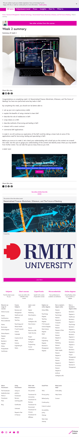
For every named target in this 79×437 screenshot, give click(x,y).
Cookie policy (45, 402)
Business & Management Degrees (45, 348)
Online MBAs (45, 310)
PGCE (43, 334)
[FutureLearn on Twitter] (10, 432)
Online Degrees (5, 329)
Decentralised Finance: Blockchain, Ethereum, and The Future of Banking (52, 14)
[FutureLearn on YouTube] (14, 432)
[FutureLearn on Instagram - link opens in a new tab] (6, 432)
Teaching (17, 320)
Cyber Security (32, 333)
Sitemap (44, 415)
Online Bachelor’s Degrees (4, 341)
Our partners (31, 390)
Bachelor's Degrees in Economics (72, 337)
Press (35, 9)
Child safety (58, 390)
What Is (60, 9)
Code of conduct (46, 406)
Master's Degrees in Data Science (59, 330)
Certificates (18, 404)
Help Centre (58, 394)
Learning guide (18, 400)
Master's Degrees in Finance (58, 355)
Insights (43, 9)
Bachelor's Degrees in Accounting (72, 329)
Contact (57, 398)
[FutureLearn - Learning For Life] (73, 432)
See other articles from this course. (42, 23)
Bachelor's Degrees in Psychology (72, 322)
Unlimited (17, 408)
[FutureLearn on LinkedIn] (18, 432)
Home (3, 14)
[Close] (76, 4)
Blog (2, 404)
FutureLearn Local (23, 9)
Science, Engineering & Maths (18, 345)
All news (10, 9)
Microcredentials (5, 320)
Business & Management (13, 14)
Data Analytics (32, 315)
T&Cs (43, 390)
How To (51, 9)
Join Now (39, 280)
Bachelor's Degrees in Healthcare (72, 314)
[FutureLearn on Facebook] (2, 432)
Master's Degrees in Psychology (58, 312)
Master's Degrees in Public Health (58, 348)
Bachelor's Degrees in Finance (71, 344)
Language (17, 334)
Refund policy (45, 398)
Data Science (31, 324)
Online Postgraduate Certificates (4, 348)
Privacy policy (45, 394)
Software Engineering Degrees (45, 340)
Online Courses (5, 312)
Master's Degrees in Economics (58, 363)
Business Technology (26, 14)
